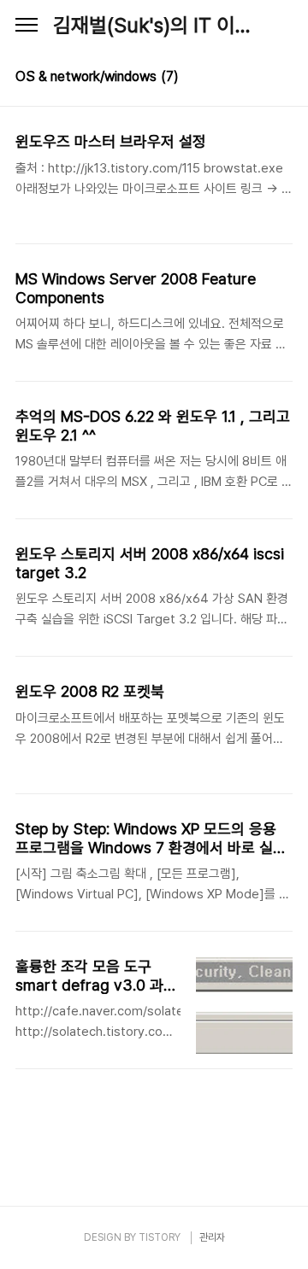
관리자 (212, 1237)
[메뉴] (26, 26)
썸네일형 (258, 78)
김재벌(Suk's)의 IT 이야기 (154, 25)
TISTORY (160, 1237)
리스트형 (282, 78)
